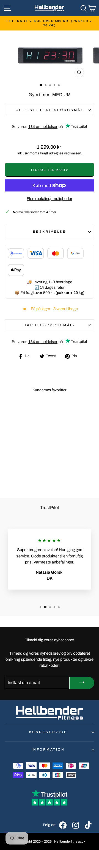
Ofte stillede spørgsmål (49, 110)
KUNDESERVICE (48, 732)
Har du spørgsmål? (49, 325)
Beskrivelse (49, 231)
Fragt (44, 153)
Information (48, 749)
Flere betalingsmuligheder (49, 198)
